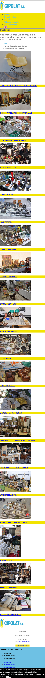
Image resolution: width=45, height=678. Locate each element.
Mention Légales (9, 656)
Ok (7, 677)
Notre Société (10, 17)
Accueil (7, 14)
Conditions (7, 653)
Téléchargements (11, 22)
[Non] (10, 677)
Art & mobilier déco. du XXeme (15, 48)
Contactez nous (10, 24)
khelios (19, 649)
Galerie (7, 19)
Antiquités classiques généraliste (16, 46)
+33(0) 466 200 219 (23, 641)
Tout (5, 44)
